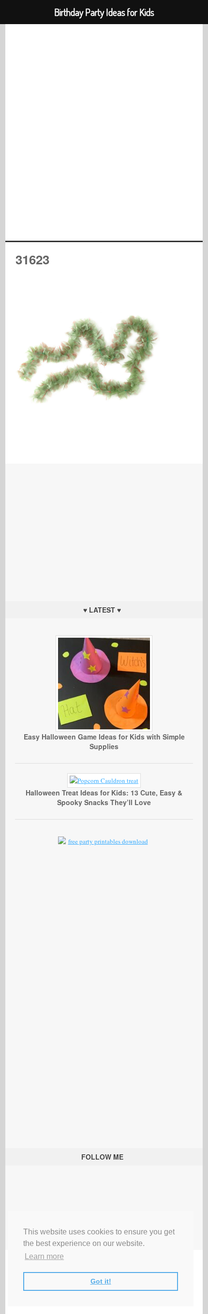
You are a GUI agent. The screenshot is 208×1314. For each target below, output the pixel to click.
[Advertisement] (104, 524)
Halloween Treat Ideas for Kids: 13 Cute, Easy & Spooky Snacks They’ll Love (104, 797)
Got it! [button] (100, 1281)
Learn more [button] (44, 1256)
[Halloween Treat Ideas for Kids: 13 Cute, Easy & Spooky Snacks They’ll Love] (104, 780)
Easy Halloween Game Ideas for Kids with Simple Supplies (104, 741)
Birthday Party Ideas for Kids (104, 132)
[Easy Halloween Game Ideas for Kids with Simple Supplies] (104, 729)
